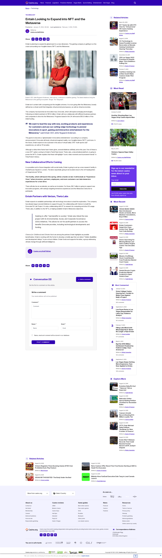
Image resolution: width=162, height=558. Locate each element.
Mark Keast (44, 470)
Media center (126, 521)
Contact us (28, 505)
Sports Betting (87, 3)
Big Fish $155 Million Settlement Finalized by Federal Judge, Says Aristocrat (125, 347)
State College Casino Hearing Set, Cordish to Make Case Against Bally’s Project (124, 294)
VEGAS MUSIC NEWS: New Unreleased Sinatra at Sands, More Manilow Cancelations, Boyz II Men (127, 213)
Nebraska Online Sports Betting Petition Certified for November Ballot (127, 401)
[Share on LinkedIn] (40, 39)
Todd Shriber (129, 264)
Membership (29, 510)
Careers (28, 513)
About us (29, 503)
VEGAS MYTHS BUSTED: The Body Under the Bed (53, 477)
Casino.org (122, 552)
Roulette (80, 513)
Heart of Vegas (56, 521)
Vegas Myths (77, 3)
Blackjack (80, 516)
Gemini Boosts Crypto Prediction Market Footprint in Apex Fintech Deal (127, 273)
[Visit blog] (55, 534)
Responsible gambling (32, 521)
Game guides (83, 503)
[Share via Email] (48, 39)
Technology (35, 8)
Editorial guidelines (127, 518)
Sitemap (124, 513)
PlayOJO (54, 518)
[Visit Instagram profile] (51, 534)
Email (63, 324)
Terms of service (127, 508)
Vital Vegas (106, 3)
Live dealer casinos (83, 521)
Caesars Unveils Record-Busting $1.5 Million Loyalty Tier (126, 415)
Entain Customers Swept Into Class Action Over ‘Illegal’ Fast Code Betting (126, 228)
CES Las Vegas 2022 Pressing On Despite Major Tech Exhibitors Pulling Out (127, 60)
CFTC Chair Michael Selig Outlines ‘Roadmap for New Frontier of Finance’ (126, 428)
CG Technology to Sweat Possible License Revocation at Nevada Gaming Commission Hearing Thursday (127, 45)
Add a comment (84, 279)
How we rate (29, 518)
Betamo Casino (56, 508)
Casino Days (55, 510)
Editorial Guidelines (31, 516)
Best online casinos (83, 505)
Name (34, 324)
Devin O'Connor (130, 66)
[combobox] (38, 493)
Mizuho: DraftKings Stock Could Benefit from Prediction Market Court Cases (127, 259)
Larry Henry (120, 120)
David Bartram (101, 481)
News (42, 3)
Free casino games (83, 508)
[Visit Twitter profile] (41, 534)
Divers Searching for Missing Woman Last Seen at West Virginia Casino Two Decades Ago (127, 243)
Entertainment (97, 3)
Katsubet (54, 516)
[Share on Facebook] (33, 39)
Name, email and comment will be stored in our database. (52, 335)
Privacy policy (126, 510)
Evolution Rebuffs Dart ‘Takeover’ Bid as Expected (127, 388)
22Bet (53, 505)
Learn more (85, 556)
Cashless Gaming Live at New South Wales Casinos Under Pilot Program (127, 75)
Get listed (28, 508)
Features (105, 510)
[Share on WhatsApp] (36, 39)
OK (136, 556)
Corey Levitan (129, 219)
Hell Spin (54, 513)
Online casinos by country (129, 523)
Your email (114, 180)
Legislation (55, 3)
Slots (79, 510)
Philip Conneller (130, 51)
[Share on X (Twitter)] (44, 39)
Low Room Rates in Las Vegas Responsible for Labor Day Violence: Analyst (124, 312)
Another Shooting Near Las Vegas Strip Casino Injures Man (123, 116)
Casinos (105, 508)
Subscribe (123, 189)
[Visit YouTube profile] (48, 534)
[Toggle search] (135, 3)
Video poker (81, 518)
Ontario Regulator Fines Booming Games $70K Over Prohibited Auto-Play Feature (54, 467)
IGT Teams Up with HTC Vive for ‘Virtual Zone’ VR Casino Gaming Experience (127, 28)
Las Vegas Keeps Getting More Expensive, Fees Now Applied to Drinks (125, 364)
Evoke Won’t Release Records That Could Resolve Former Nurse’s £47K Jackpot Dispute (127, 444)
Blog (112, 3)
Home (124, 505)
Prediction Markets (66, 3)
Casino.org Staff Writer (37, 32)
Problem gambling (127, 516)
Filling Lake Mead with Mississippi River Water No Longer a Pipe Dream (125, 330)
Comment (35, 302)
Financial (48, 3)
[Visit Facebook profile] (44, 534)
